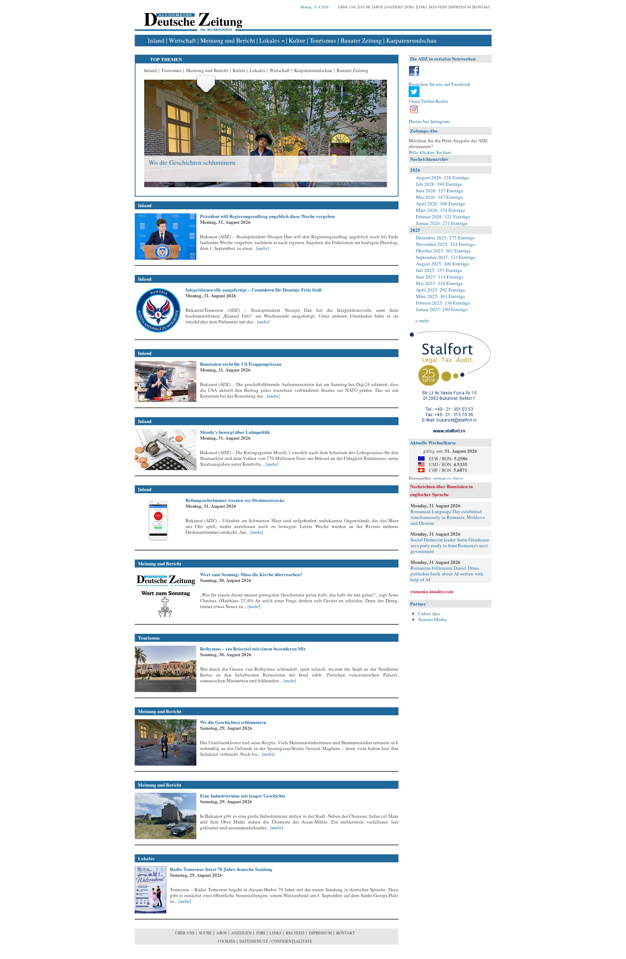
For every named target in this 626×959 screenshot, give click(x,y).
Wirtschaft (182, 40)
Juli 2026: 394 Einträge (439, 184)
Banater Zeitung (361, 40)
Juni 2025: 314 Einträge (439, 277)
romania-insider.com (431, 591)
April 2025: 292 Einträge (440, 290)
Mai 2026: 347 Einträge (439, 197)
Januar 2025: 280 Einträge (442, 309)
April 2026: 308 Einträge (440, 203)
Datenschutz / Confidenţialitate (275, 941)
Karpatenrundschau (411, 40)
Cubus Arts (429, 613)
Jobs (410, 6)
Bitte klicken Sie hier (429, 152)
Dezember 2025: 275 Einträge (445, 237)
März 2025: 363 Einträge (440, 296)
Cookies (226, 941)
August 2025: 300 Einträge (442, 264)
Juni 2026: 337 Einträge (439, 190)
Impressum (460, 6)
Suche (365, 6)
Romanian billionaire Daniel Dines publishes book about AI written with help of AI (446, 574)
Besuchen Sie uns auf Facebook (440, 84)
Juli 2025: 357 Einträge (439, 270)
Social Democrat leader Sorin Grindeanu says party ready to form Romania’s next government (449, 545)
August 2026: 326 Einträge (442, 177)
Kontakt (481, 6)
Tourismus (323, 40)
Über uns (347, 6)
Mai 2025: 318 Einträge (439, 283)
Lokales (269, 40)
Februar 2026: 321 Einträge (443, 216)
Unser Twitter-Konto (428, 101)
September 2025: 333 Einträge (446, 257)
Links (422, 6)
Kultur (297, 40)
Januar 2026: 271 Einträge (442, 223)
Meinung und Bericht (227, 40)
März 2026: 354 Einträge (440, 210)
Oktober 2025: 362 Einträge (443, 251)
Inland (156, 40)
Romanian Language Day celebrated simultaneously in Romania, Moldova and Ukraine (447, 517)
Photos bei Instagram (429, 121)
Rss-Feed (438, 6)
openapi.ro (442, 478)
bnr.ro (458, 478)
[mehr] (262, 248)
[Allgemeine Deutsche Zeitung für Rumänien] (192, 16)
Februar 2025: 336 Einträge (443, 303)
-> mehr (421, 320)
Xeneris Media (432, 619)
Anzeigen (394, 6)
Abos (378, 6)
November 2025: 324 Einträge (445, 244)
